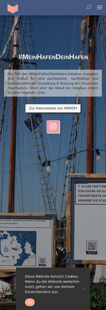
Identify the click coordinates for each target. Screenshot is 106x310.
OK (30, 302)
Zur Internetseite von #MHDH (53, 108)
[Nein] (83, 288)
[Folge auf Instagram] (53, 126)
